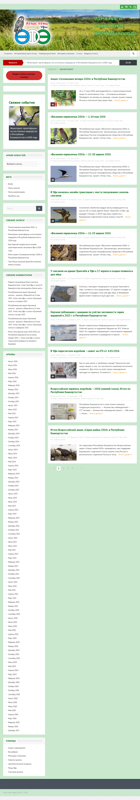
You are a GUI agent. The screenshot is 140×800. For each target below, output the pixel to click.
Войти (10, 184)
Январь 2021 (13, 606)
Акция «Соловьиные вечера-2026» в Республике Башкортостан (88, 79)
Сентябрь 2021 (14, 578)
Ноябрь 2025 (13, 397)
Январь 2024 (13, 478)
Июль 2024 (12, 453)
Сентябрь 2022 (14, 534)
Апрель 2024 (13, 465)
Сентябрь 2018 (14, 694)
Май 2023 (12, 506)
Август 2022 (13, 538)
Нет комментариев (112, 85)
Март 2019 (12, 674)
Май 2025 (12, 413)
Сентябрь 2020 (14, 614)
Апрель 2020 (13, 634)
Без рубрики (75, 85)
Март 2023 (12, 514)
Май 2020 (12, 630)
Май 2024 (12, 462)
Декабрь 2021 (13, 570)
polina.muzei (61, 83)
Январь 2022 (13, 566)
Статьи (79, 54)
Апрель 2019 (13, 670)
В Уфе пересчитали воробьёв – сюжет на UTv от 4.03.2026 (85, 351)
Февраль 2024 (13, 474)
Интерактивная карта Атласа (25, 54)
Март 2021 (12, 598)
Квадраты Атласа (91, 54)
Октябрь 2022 (13, 530)
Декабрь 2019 (13, 650)
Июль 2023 (12, 498)
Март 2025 (12, 421)
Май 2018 (12, 710)
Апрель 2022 (13, 554)
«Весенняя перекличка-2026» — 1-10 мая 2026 (78, 116)
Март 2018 (12, 718)
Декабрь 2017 (13, 730)
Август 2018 (13, 698)
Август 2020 (13, 618)
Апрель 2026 (13, 377)
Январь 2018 (13, 726)
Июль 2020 (12, 622)
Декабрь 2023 (13, 482)
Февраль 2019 (13, 678)
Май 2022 (12, 550)
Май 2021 (12, 590)
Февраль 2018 (13, 722)
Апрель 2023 (13, 510)
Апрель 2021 (13, 594)
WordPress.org (13, 196)
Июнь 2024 (12, 458)
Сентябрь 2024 (14, 445)
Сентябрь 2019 (14, 658)
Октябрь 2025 (13, 401)
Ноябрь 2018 (13, 686)
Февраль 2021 (13, 602)
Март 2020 (12, 638)
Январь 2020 (13, 646)
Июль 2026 (12, 365)
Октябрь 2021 (13, 574)
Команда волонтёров (47, 54)
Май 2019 (12, 666)
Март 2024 (12, 470)
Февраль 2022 (13, 562)
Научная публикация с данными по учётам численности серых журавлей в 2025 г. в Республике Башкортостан (87, 313)
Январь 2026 (13, 389)
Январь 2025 (13, 429)
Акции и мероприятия (60, 85)
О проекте (8, 54)
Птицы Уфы (99, 85)
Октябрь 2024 (13, 441)
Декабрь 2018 (13, 682)
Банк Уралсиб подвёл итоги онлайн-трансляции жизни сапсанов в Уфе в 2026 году (64, 63)
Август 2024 (13, 450)
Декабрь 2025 (13, 393)
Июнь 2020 (12, 626)
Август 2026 (13, 361)
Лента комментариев (16, 192)
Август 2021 (13, 582)
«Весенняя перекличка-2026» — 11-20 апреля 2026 (81, 233)
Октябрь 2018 (13, 690)
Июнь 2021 (12, 586)
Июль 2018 (12, 702)
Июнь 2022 (12, 546)
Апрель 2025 (13, 417)
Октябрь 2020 (13, 610)
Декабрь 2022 (13, 526)
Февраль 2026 (13, 385)
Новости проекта (87, 85)
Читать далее (120, 100)
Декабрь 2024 (13, 433)
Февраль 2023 (13, 518)
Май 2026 (12, 373)
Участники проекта (15, 772)
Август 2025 (13, 405)
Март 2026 (12, 381)
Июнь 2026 (12, 369)
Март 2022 (12, 558)
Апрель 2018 (13, 714)
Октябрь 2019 (13, 654)
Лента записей (14, 188)
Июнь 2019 (12, 662)
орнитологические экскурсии (19, 764)
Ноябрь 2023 (13, 486)
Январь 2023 (13, 522)
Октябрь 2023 (13, 490)
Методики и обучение (66, 54)
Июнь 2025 (12, 409)
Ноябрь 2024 (13, 438)
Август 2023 (13, 494)
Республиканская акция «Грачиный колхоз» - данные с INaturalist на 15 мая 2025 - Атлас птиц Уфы (24, 295)
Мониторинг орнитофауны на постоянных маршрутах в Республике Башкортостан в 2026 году (25, 237)
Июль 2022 (12, 542)
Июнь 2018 (12, 706)
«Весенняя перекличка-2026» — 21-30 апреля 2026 (81, 154)
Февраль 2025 (13, 425)
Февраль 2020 (13, 642)
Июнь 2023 (12, 502)
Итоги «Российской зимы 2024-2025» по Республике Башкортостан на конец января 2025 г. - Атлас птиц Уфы (24, 335)
